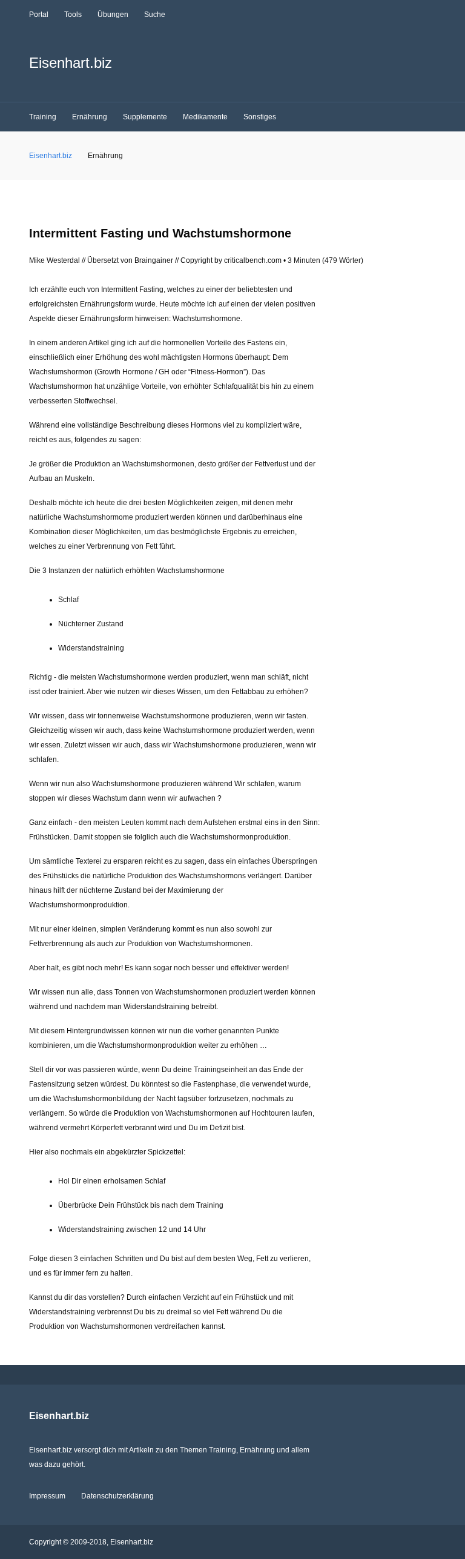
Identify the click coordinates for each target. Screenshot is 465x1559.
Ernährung (89, 117)
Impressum (47, 1496)
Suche (154, 14)
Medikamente (205, 117)
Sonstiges (259, 117)
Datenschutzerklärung (117, 1496)
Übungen (112, 14)
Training (42, 117)
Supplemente (145, 117)
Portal (38, 14)
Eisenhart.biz (70, 63)
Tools (73, 14)
